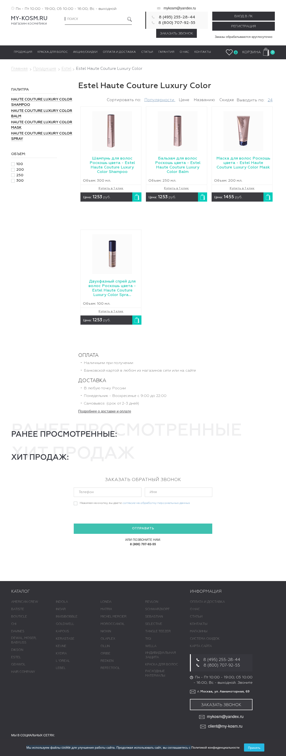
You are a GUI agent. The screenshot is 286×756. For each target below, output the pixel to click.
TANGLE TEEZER (158, 631)
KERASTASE (65, 638)
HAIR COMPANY (23, 671)
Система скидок (205, 638)
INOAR (61, 609)
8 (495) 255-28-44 (177, 17)
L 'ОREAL (63, 660)
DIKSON (17, 650)
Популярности (159, 100)
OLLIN (105, 646)
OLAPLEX (108, 638)
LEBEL (61, 668)
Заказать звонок (176, 33)
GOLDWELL (65, 624)
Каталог (20, 592)
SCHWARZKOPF (157, 609)
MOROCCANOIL (113, 624)
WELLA (150, 646)
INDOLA (62, 601)
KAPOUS (62, 631)
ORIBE (105, 653)
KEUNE (61, 646)
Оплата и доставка (207, 601)
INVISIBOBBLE (67, 616)
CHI (13, 624)
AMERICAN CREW (24, 601)
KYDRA (61, 653)
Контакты (198, 624)
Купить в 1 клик (111, 188)
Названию (205, 100)
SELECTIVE (153, 624)
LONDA (106, 601)
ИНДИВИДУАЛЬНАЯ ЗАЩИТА (160, 655)
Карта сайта (201, 646)
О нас (195, 609)
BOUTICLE (19, 616)
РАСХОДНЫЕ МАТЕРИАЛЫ (155, 673)
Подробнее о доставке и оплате (104, 411)
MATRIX (106, 609)
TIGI (148, 638)
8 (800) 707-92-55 (176, 23)
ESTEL (16, 657)
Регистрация (243, 26)
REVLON (151, 601)
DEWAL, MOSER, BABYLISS (23, 640)
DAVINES (17, 631)
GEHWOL (18, 664)
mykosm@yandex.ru (180, 8)
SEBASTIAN (154, 616)
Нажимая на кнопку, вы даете (135, 503)
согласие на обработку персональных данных (156, 503)
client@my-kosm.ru (225, 726)
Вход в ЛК (243, 16)
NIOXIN (106, 631)
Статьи (196, 616)
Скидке (226, 100)
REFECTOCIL (110, 668)
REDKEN (107, 660)
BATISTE (17, 609)
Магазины (198, 631)
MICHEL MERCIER (113, 616)
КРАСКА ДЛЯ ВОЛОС (161, 664)
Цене (184, 100)
